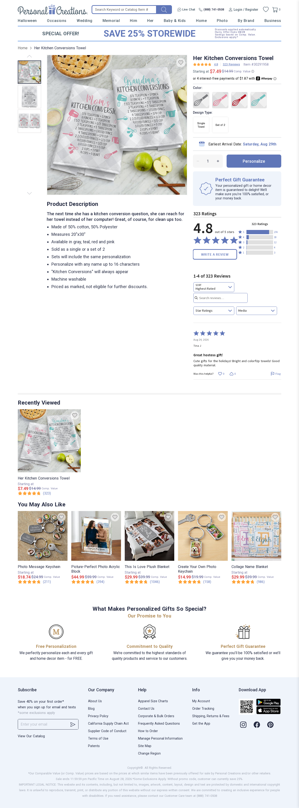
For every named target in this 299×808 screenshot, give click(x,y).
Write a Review (215, 254)
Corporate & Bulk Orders (156, 716)
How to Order (148, 731)
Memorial (111, 20)
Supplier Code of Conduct (107, 731)
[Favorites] (266, 9)
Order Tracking (203, 708)
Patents (94, 746)
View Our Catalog (31, 736)
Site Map (144, 746)
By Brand (246, 20)
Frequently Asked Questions (159, 723)
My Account (201, 701)
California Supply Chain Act (108, 723)
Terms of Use (98, 738)
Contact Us (146, 708)
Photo (222, 20)
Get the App (201, 723)
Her (150, 20)
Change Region (149, 753)
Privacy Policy (98, 716)
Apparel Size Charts (153, 701)
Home (201, 20)
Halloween (27, 20)
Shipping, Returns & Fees (210, 716)
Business (272, 20)
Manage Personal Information (160, 738)
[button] (259, 232)
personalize (254, 161)
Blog (91, 708)
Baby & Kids (175, 20)
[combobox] (213, 287)
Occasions (57, 20)
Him (133, 20)
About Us (95, 701)
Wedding (85, 20)
